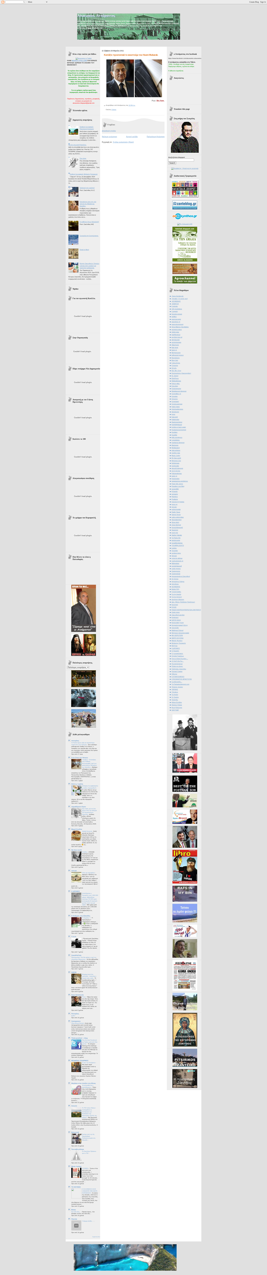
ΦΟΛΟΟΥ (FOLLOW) (79, 60)
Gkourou (175, 399)
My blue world (76, 850)
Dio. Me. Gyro (176, 370)
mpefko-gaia (176, 453)
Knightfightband (177, 424)
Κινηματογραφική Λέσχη (180, 625)
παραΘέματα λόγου (78, 806)
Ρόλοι (84, 997)
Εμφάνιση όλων (96, 1236)
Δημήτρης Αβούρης (178, 599)
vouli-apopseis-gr (177, 561)
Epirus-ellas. (176, 383)
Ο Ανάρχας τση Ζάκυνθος (80, 916)
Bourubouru (176, 358)
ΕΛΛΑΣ (174, 607)
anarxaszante (176, 319)
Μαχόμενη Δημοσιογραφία (180, 633)
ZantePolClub (76, 955)
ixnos (173, 414)
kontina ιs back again (179, 427)
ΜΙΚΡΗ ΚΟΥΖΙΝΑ (177, 638)
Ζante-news (176, 612)
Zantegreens (76, 1021)
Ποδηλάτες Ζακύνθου (179, 669)
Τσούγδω (175, 700)
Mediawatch (176, 448)
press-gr (174, 504)
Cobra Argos (176, 363)
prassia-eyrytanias (178, 502)
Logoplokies (176, 440)
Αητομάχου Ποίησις (178, 581)
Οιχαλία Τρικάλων (178, 656)
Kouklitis (174, 435)
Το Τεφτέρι (175, 697)
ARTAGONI (176, 340)
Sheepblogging (176, 520)
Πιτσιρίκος (75, 1014)
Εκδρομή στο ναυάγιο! (87, 188)
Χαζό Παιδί (175, 710)
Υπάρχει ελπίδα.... (88, 1221)
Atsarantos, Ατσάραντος (96, 16)
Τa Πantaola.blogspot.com (180, 684)
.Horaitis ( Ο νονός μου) (180, 298)
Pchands (175, 491)
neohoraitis (175, 466)
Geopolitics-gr (176, 394)
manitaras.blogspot (178, 442)
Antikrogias (175, 332)
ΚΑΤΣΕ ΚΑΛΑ (176, 620)
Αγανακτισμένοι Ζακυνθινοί (181, 576)
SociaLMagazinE (177, 527)
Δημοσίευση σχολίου (109, 131)
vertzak (74, 871)
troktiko (174, 548)
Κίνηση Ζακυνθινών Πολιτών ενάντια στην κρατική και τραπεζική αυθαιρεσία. (89, 266)
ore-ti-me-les (176, 471)
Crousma (175, 365)
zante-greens (176, 568)
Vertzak (174, 556)
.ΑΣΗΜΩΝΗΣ (176, 301)
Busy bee (175, 360)
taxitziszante (176, 540)
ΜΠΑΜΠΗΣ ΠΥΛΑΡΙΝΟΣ (79, 1060)
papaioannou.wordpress (180, 481)
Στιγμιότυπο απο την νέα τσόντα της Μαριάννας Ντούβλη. (88, 204)
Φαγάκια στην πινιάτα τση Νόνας (83, 1083)
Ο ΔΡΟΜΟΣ (75, 891)
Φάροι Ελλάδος (177, 702)
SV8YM (73, 972)
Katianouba (175, 419)
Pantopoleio (175, 478)
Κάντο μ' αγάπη (77, 784)
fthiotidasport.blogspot (179, 391)
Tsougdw (175, 550)
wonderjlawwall (177, 566)
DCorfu (174, 368)
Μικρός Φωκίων (177, 640)
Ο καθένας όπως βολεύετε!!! (89, 222)
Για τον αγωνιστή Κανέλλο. (77, 145)
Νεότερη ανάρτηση (109, 137)
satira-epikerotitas (178, 517)
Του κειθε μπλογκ (77, 1149)
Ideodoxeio (175, 412)
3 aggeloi (175, 311)
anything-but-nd (177, 337)
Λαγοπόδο (175, 628)
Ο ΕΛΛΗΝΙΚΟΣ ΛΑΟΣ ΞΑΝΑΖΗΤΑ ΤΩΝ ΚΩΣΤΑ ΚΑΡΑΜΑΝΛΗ (89, 1191)
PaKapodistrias (177, 473)
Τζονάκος (175, 692)
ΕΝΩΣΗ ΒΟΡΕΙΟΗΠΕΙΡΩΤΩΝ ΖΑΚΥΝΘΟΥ (186, 610)
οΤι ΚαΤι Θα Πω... (178, 661)
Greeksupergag (177, 404)
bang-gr (174, 350)
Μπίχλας (174, 646)
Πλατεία (74, 1219)
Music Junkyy (76, 1166)
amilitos (174, 316)
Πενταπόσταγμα (177, 664)
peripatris (175, 494)
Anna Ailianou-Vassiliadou (180, 327)
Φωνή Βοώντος (177, 707)
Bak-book (175, 347)
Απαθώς (85, 852)
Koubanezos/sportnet (179, 430)
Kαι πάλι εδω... (76, 1211)
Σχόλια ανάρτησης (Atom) (123, 142)
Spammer (175, 530)
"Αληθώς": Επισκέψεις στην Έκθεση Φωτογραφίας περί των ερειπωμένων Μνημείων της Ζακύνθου (89, 763)
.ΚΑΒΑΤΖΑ (175, 304)
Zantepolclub (176, 574)
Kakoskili (175, 417)
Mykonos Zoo (176, 461)
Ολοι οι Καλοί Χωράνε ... (180, 658)
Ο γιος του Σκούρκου (89, 1062)
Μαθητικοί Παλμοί (177, 630)
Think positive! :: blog (79, 1038)
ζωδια (73, 1015)
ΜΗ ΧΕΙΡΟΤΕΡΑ (177, 635)
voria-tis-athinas (177, 558)
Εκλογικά (175, 604)
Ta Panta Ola (176, 538)
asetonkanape (176, 342)
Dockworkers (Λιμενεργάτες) (181, 373)
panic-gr (174, 476)
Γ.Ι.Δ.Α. (73, 936)
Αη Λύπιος (175, 579)
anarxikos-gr (176, 322)
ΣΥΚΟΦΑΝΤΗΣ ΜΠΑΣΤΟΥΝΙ (182, 679)
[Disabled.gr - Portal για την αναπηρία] (184, 168)
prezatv (174, 507)
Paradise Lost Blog (178, 486)
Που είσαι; (83, 158)
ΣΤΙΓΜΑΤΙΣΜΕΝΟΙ (178, 676)
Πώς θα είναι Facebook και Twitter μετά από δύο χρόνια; (89, 1042)
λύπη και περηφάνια (88, 872)
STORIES (85, 1168)
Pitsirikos (175, 496)
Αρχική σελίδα (132, 137)
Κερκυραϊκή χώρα (178, 622)
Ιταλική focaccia (87, 831)
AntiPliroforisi (176, 335)
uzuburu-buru (176, 553)
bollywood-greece (178, 355)
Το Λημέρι (175, 694)
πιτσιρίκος (75, 740)
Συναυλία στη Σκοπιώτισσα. (89, 236)
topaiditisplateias (177, 543)
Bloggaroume (176, 352)
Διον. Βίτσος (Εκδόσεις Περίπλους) (183, 602)
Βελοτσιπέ (75, 1132)
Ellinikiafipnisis (176, 381)
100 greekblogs (177, 309)
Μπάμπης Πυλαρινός (179, 643)
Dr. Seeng (175, 376)
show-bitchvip (176, 525)
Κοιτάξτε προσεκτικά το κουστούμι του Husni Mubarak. (131, 55)
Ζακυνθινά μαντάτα (178, 615)
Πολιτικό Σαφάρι (177, 671)
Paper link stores (177, 484)
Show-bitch (175, 522)
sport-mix (175, 533)
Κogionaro (175, 617)
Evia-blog (175, 386)
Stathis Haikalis (177, 535)
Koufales (174, 432)
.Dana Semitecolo (177, 296)
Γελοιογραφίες (176, 592)
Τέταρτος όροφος (177, 687)
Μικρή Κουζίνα (76, 829)
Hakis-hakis (176, 407)
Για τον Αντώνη (177, 597)
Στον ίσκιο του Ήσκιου (79, 757)
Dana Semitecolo (77, 995)
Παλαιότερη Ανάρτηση (156, 137)
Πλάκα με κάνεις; (177, 666)
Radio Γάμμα (176, 512)
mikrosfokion (176, 450)
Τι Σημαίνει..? (86, 918)
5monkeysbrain (177, 314)
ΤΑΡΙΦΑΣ (175, 689)
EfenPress (175, 378)
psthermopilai (176, 509)
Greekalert (175, 401)
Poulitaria (175, 499)
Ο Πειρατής (175, 651)
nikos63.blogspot (177, 468)
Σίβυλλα (174, 674)
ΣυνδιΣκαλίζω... (177, 682)
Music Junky (176, 455)
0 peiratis (175, 306)
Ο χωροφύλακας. (177, 653)
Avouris (74, 1106)
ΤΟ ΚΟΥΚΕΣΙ (76, 1187)
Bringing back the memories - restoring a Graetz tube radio (89, 976)
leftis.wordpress (177, 437)
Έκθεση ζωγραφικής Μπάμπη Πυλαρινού (83, 174)
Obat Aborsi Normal (77, 1023)
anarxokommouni (177, 324)
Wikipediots (175, 563)
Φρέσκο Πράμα (177, 705)
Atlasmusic (175, 345)
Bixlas (73, 1210)
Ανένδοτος (175, 584)
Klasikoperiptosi (177, 422)
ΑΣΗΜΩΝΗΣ (176, 587)
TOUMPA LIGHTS (178, 545)
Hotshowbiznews (177, 409)
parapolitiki (175, 489)
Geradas (175, 396)
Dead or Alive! (84, 249)
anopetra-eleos (177, 329)
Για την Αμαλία (176, 594)
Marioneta (175, 445)
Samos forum (176, 514)
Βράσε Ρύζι (175, 589)
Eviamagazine (176, 388)
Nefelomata (175, 463)
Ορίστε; (114, 109)
